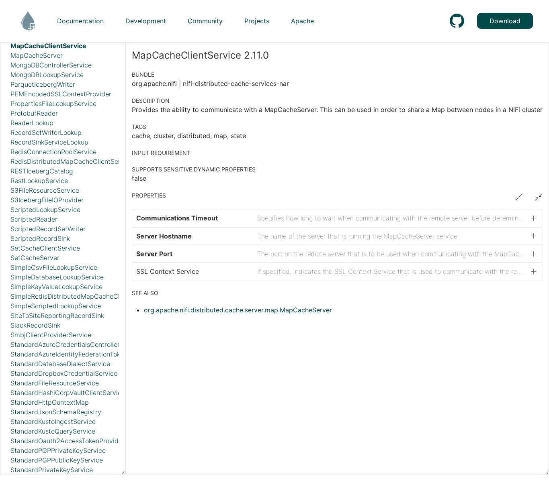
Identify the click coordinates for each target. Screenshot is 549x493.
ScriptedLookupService (45, 210)
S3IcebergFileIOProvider (47, 200)
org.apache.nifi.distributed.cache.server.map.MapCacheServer (238, 310)
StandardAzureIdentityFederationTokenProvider (81, 354)
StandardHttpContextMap (49, 402)
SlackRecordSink (35, 325)
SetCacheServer (34, 258)
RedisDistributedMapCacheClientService (71, 161)
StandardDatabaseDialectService (60, 364)
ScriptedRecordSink (40, 238)
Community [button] (205, 21)
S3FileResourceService (44, 190)
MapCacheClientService (48, 46)
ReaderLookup (31, 123)
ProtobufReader (34, 113)
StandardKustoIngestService (53, 422)
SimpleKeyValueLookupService (56, 287)
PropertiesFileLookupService (53, 104)
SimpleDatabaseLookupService (57, 277)
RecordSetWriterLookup (46, 132)
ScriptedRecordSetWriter (48, 229)
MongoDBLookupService (47, 75)
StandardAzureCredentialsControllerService (76, 344)
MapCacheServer (36, 55)
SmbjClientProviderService (50, 335)
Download (505, 21)
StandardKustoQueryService (52, 431)
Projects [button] (256, 21)
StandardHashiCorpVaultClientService (67, 393)
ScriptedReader (33, 219)
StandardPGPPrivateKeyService (58, 450)
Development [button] (145, 21)
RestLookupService (39, 181)
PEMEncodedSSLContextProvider (60, 94)
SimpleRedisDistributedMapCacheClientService (82, 296)
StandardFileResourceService (54, 383)
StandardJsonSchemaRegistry (55, 412)
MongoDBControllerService (51, 65)
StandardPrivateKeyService (51, 470)
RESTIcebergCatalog (41, 171)
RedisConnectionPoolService (53, 152)
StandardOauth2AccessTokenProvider (67, 441)
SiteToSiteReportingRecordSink (57, 316)
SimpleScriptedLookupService (55, 306)
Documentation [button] (80, 21)
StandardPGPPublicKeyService (56, 460)
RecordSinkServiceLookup (49, 142)
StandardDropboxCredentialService (63, 373)
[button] (337, 218)
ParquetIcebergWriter (42, 84)
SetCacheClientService (45, 248)
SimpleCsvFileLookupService (53, 267)
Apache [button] (302, 21)
